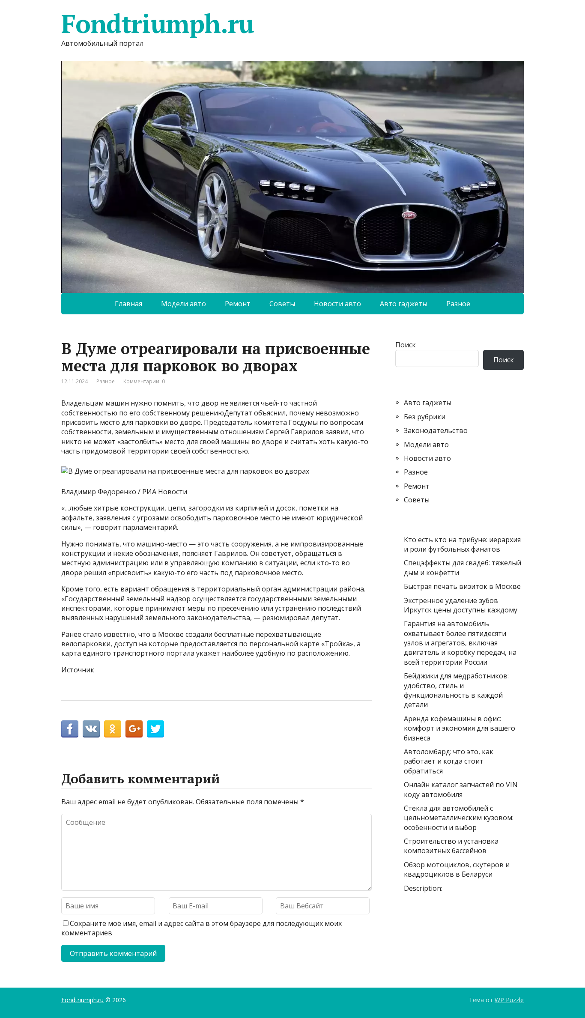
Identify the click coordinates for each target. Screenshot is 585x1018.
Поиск (405, 344)
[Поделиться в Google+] (134, 728)
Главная (128, 303)
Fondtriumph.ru (157, 23)
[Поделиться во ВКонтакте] (91, 728)
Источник (77, 670)
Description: (423, 888)
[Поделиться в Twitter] (155, 728)
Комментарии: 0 (144, 381)
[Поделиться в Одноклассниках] (112, 728)
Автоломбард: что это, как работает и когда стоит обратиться (448, 761)
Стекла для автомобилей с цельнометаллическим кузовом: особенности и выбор (458, 817)
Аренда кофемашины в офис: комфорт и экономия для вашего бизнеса (459, 728)
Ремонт (238, 303)
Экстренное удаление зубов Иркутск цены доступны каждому (460, 605)
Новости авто (337, 303)
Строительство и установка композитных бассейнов (451, 845)
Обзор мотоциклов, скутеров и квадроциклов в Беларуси (457, 869)
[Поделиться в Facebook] (69, 728)
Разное (458, 303)
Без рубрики (424, 416)
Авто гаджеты (403, 303)
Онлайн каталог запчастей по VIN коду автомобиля (461, 789)
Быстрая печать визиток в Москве (462, 586)
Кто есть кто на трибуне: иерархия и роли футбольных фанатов (462, 544)
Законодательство (436, 430)
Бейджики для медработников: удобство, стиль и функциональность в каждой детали (456, 690)
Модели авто (183, 303)
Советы (282, 303)
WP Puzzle (509, 1000)
